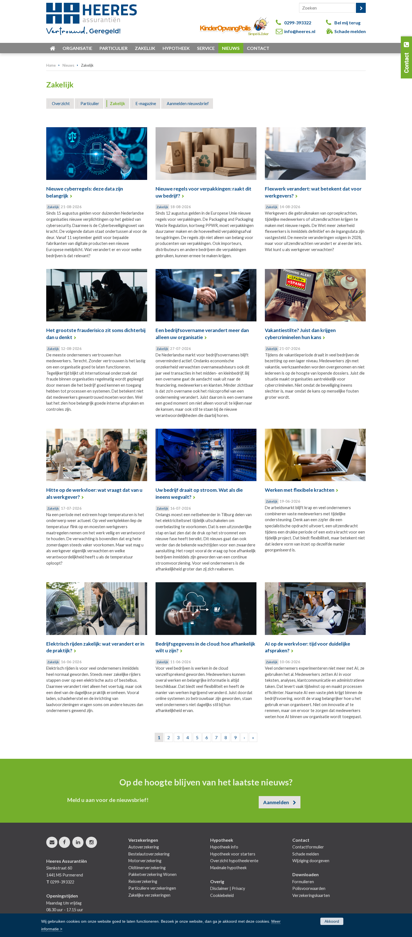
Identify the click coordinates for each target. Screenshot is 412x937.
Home (51, 65)
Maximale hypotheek (228, 867)
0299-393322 (297, 22)
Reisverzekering (142, 881)
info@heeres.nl (299, 31)
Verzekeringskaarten (311, 895)
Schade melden (350, 31)
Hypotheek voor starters (232, 854)
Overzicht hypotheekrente (234, 860)
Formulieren (303, 881)
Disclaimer (219, 888)
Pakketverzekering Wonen (152, 874)
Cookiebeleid (222, 895)
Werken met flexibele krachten (299, 490)
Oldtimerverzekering (147, 867)
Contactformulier (308, 847)
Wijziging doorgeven (310, 860)
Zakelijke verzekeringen (149, 895)
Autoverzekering (143, 847)
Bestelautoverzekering (149, 854)
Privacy (238, 888)
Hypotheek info (224, 847)
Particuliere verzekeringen (152, 888)
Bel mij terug (347, 22)
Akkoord (332, 921)
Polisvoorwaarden (308, 888)
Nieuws (68, 65)
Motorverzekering (144, 860)
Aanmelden (276, 802)
